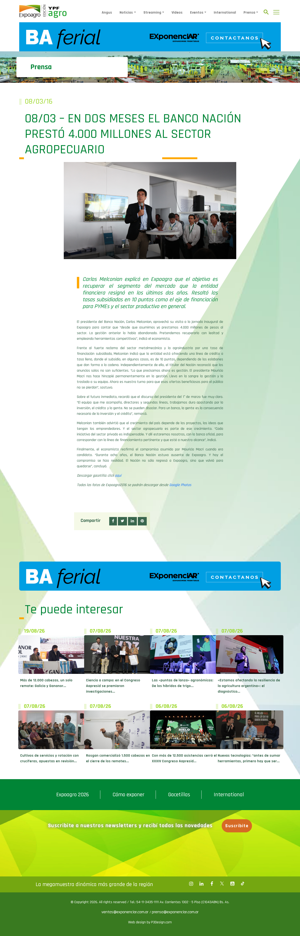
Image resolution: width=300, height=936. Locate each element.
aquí (118, 475)
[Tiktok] (242, 883)
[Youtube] (232, 883)
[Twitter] (221, 883)
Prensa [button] (249, 12)
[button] (113, 521)
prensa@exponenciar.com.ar (175, 912)
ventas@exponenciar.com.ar (125, 912)
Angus (107, 12)
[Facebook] (191, 883)
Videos (177, 12)
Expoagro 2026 (72, 794)
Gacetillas (179, 794)
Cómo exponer (128, 794)
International (225, 12)
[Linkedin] (201, 883)
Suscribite (236, 826)
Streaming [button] (152, 12)
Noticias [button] (126, 12)
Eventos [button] (196, 12)
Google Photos (180, 485)
